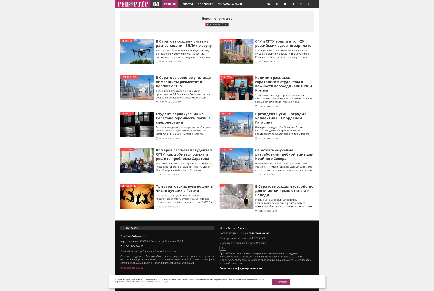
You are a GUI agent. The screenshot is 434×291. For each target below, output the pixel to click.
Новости (187, 4)
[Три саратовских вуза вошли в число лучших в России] (137, 196)
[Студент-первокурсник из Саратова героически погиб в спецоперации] (137, 124)
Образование (228, 40)
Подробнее (205, 4)
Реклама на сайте (230, 4)
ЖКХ (223, 186)
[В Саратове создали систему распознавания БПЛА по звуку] (137, 51)
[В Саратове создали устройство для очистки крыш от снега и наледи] (236, 196)
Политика (226, 113)
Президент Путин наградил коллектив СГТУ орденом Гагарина (281, 118)
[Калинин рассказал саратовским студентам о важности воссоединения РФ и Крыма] (236, 87)
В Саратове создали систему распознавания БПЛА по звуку (184, 43)
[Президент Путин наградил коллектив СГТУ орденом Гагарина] (236, 124)
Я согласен (281, 281)
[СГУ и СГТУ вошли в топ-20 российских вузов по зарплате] (236, 51)
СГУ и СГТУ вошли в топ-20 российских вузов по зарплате (283, 43)
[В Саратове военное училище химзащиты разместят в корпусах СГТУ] (137, 87)
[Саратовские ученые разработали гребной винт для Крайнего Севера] (236, 160)
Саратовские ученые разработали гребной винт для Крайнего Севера (284, 154)
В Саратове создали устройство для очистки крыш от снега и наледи (284, 190)
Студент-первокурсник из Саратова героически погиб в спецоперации (183, 118)
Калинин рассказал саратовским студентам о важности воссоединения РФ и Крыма (283, 84)
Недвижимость (130, 77)
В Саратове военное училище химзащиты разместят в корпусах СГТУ (183, 81)
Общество (127, 40)
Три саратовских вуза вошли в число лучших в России (184, 188)
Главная (170, 4)
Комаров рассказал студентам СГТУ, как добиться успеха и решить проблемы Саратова (184, 154)
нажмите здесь (163, 282)
